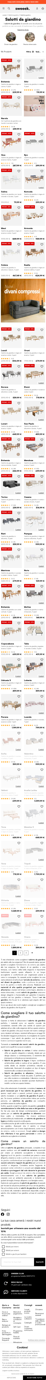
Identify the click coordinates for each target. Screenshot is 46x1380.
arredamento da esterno (26, 965)
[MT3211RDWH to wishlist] (42, 696)
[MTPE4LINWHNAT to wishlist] (42, 476)
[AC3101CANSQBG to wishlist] (19, 439)
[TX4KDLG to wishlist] (42, 61)
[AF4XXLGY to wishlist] (19, 513)
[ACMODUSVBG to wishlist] (42, 403)
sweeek (5, 15)
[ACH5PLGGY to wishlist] (19, 659)
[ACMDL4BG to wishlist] (19, 806)
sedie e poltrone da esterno (27, 1158)
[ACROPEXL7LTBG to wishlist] (19, 696)
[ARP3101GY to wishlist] (19, 366)
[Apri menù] (3, 8)
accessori (21, 1131)
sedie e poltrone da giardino (33, 982)
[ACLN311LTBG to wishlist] (19, 623)
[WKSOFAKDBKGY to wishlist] (19, 476)
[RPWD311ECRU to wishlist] (42, 366)
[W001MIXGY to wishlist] (19, 916)
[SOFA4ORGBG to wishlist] (19, 244)
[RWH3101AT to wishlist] (42, 733)
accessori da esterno (23, 1173)
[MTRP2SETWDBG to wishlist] (19, 97)
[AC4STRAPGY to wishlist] (42, 659)
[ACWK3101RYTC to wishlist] (19, 134)
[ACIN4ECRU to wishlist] (42, 330)
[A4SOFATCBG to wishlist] (42, 916)
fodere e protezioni (8, 1041)
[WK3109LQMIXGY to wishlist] (42, 586)
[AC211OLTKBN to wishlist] (42, 244)
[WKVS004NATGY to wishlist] (19, 879)
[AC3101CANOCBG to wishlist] (19, 61)
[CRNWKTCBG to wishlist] (42, 879)
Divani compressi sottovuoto (28, 1328)
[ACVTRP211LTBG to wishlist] (19, 207)
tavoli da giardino (8, 985)
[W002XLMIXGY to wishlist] (42, 843)
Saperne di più (23, 30)
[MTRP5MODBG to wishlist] (42, 623)
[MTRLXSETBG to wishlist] (19, 171)
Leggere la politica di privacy (10, 1370)
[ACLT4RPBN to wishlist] (19, 330)
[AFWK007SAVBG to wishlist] (19, 769)
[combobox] (39, 51)
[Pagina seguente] (32, 953)
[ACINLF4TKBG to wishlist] (42, 207)
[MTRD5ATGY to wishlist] (42, 806)
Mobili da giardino (13, 15)
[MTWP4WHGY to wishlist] (42, 134)
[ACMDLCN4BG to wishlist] (19, 843)
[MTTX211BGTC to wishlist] (19, 733)
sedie (13, 1131)
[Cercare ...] (8, 8)
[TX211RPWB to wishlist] (42, 549)
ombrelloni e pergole (22, 1168)
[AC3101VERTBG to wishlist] (19, 586)
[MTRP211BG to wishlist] (19, 549)
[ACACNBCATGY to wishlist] (42, 769)
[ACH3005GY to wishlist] (42, 439)
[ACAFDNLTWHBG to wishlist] (42, 513)
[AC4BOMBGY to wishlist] (42, 171)
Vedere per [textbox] (40, 52)
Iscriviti (40, 1261)
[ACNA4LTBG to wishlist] (19, 403)
